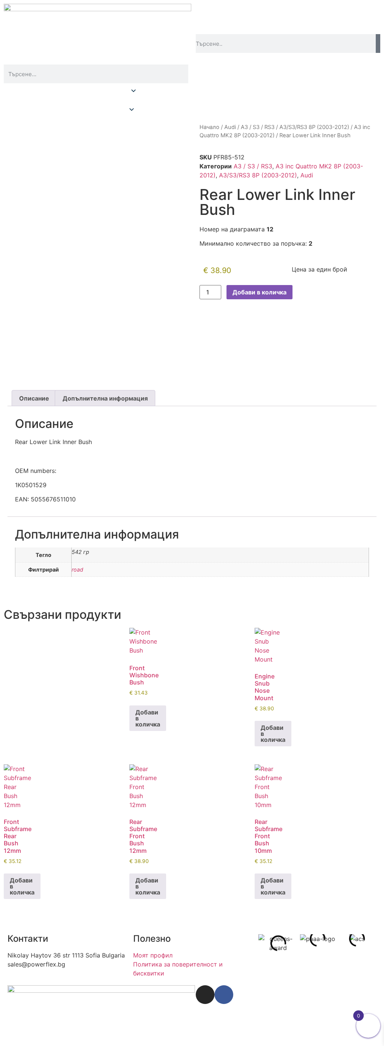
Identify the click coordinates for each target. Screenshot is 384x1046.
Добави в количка (259, 292)
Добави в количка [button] (147, 718)
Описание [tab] (34, 398)
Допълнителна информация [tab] (105, 398)
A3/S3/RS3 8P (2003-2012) (314, 127)
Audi (230, 127)
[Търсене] (378, 43)
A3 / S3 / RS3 (257, 127)
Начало (209, 127)
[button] (192, 101)
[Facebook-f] (223, 994)
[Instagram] (205, 994)
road (77, 569)
